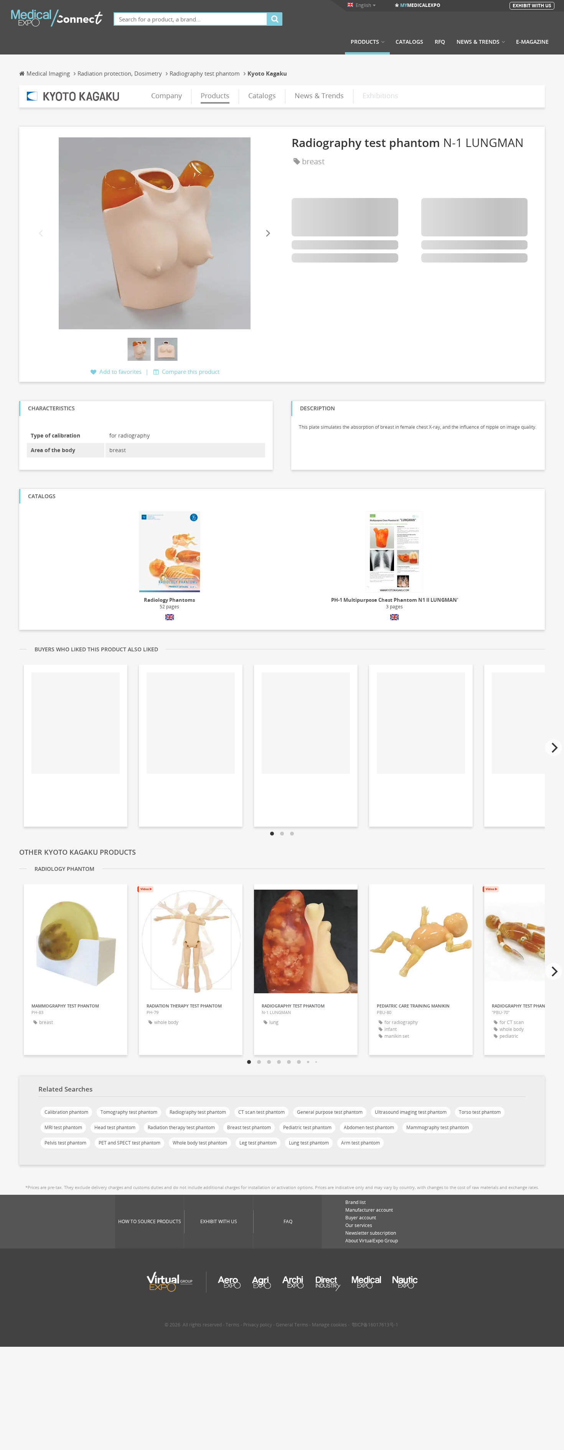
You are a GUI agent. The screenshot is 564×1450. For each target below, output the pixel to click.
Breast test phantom (249, 1127)
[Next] (267, 233)
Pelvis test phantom (65, 1143)
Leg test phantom (258, 1143)
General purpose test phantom (330, 1112)
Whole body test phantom (200, 1143)
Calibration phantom (66, 1112)
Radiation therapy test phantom (181, 1127)
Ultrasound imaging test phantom (411, 1112)
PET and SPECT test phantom (129, 1143)
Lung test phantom (309, 1143)
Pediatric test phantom (307, 1127)
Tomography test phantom (129, 1112)
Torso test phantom (480, 1112)
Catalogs (409, 41)
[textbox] (190, 19)
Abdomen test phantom (369, 1127)
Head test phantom (114, 1127)
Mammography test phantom (437, 1127)
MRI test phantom (63, 1127)
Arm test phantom (360, 1143)
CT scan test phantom (261, 1112)
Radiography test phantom (198, 1112)
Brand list (355, 1202)
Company (166, 95)
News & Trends (478, 41)
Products (365, 41)
